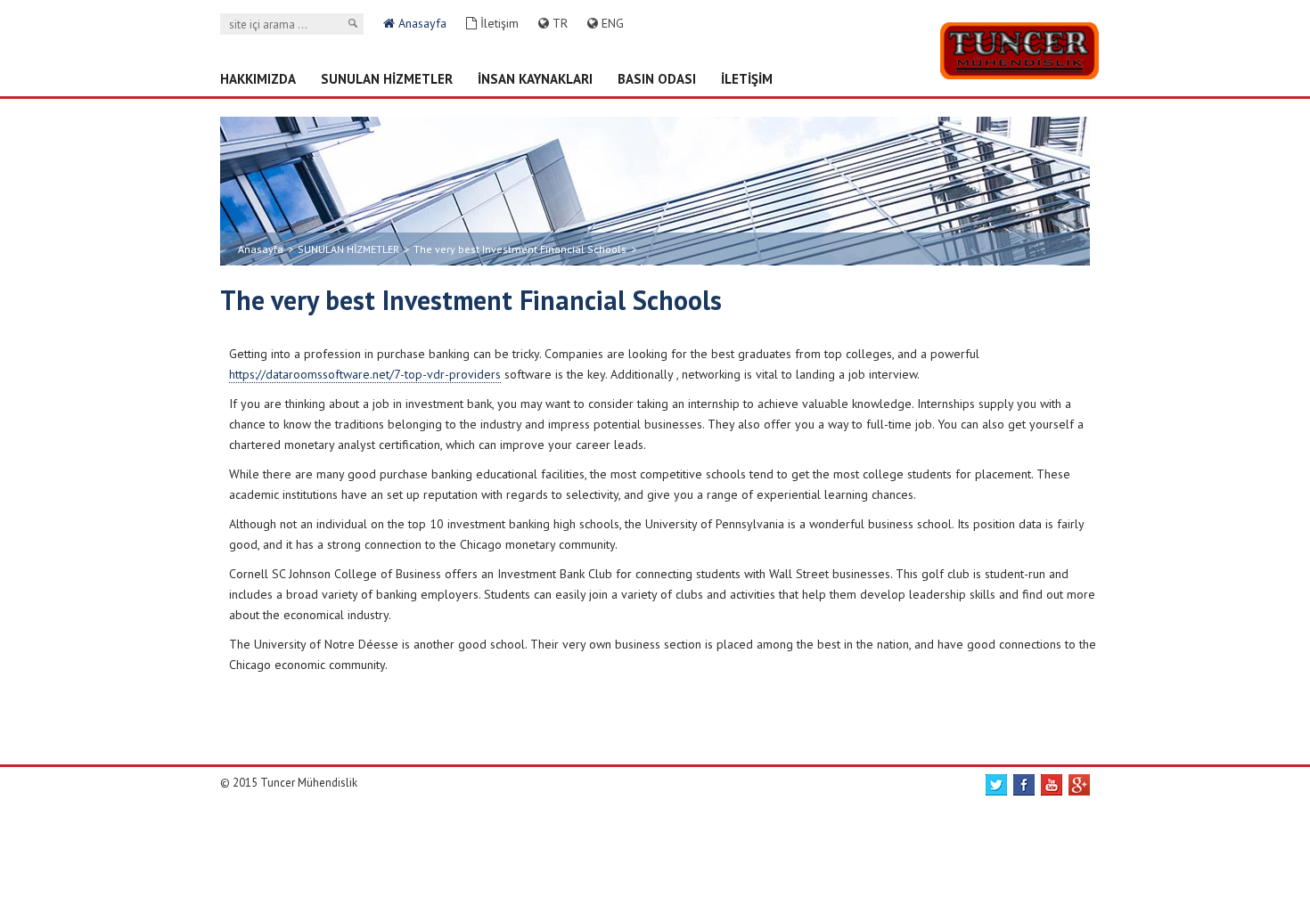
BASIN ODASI (657, 78)
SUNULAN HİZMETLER (387, 78)
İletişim (498, 23)
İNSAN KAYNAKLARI (535, 78)
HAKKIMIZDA (258, 78)
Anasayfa (420, 23)
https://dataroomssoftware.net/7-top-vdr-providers (365, 374)
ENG (611, 23)
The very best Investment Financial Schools (519, 249)
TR (558, 23)
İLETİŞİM (747, 78)
